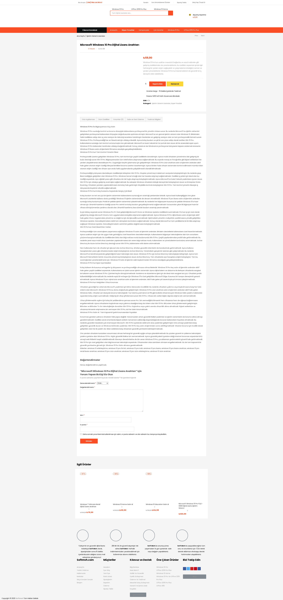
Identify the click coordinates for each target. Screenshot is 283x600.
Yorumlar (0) (118, 119)
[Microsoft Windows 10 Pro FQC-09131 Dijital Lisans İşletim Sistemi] (191, 488)
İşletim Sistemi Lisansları (96, 36)
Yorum (91, 49)
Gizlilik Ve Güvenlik (137, 573)
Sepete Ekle (158, 84)
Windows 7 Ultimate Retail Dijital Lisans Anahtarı (90, 505)
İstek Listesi (107, 576)
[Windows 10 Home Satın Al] (125, 488)
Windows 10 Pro (173, 30)
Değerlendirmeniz (87, 387)
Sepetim (106, 583)
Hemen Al (175, 84)
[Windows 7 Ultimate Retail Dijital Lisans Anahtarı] (92, 488)
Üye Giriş (106, 570)
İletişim (79, 583)
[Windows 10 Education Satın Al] (158, 488)
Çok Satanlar (158, 30)
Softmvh (19, 598)
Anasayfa (113, 30)
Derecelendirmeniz (88, 383)
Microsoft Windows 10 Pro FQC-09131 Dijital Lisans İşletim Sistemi (191, 506)
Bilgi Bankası (134, 567)
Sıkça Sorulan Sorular (85, 579)
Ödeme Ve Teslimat (137, 579)
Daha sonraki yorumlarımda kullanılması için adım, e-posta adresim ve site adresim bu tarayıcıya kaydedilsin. (125, 434)
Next (203, 36)
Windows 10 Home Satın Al (123, 504)
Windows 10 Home (163, 573)
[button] (145, 2)
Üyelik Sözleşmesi (136, 576)
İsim (82, 415)
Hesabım (106, 567)
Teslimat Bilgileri (154, 119)
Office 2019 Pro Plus (191, 30)
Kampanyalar (144, 30)
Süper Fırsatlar (128, 30)
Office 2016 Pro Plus (163, 583)
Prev (196, 36)
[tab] (88, 119)
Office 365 (160, 586)
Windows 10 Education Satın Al (157, 504)
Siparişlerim (107, 579)
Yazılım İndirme (83, 570)
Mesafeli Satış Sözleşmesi (139, 583)
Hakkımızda (81, 573)
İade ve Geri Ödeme (135, 119)
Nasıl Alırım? (134, 570)
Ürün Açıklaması (88, 119)
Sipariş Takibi (108, 589)
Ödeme (106, 586)
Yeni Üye (106, 573)
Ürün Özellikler (104, 119)
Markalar (80, 576)
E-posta (83, 425)
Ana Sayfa (81, 36)
